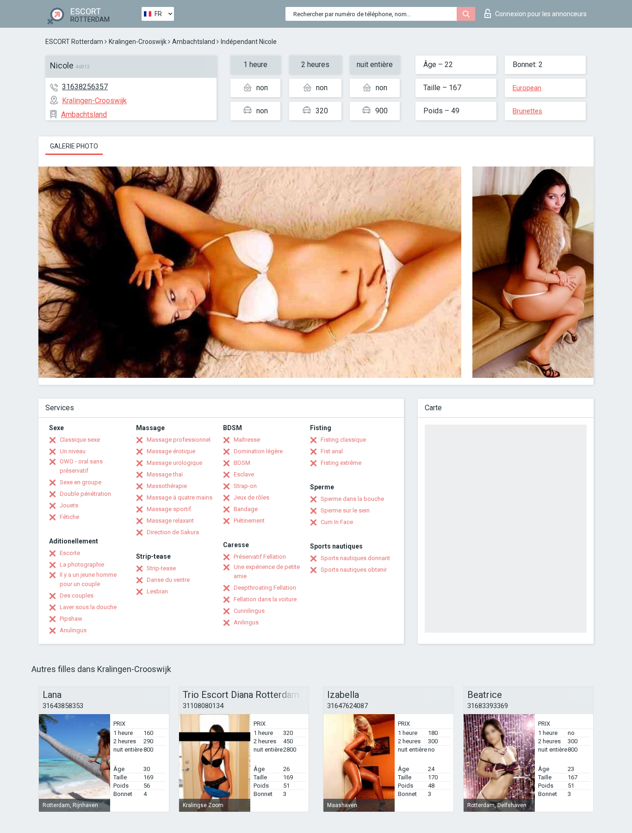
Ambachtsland (193, 41)
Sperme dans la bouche (352, 498)
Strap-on (245, 485)
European (527, 88)
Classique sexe (80, 439)
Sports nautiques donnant (355, 558)
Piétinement (249, 520)
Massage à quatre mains (179, 497)
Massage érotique (171, 451)
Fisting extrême (341, 462)
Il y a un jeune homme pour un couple (88, 579)
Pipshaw (71, 618)
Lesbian (157, 591)
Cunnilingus (249, 610)
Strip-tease (161, 568)
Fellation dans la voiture (265, 599)
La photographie (82, 564)
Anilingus (246, 622)
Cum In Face (337, 521)
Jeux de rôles (251, 497)
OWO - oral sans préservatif (81, 466)
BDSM (242, 462)
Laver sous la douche (88, 607)
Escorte (70, 552)
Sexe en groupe (80, 482)
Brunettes (527, 111)
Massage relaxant (170, 520)
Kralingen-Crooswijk (138, 41)
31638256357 (85, 86)
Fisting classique (343, 439)
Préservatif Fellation (260, 556)
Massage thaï (165, 474)
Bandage (246, 509)
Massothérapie (167, 485)
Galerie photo (74, 146)
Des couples (76, 595)
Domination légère (258, 451)
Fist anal (332, 451)
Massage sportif (169, 509)
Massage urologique (174, 462)
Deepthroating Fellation (265, 587)
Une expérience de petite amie (267, 571)
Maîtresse (247, 439)
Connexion (541, 14)
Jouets (69, 505)
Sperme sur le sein (345, 510)
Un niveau (73, 451)
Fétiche (69, 516)
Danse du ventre (168, 579)
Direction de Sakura (173, 532)
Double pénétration (85, 493)
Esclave (244, 474)
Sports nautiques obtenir (354, 569)
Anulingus (73, 630)
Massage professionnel (179, 439)
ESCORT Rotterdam (74, 41)
